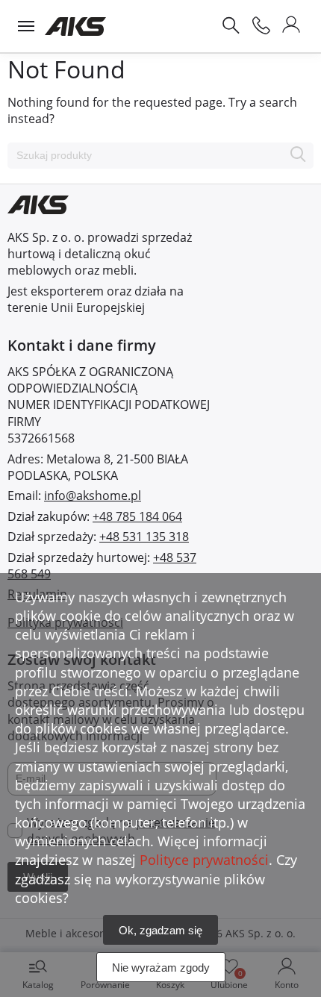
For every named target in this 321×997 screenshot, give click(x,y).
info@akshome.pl (92, 495)
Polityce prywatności (204, 860)
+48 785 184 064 (137, 516)
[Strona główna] (76, 26)
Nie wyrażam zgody (161, 967)
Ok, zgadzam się (160, 930)
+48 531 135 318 (144, 536)
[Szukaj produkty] (298, 155)
